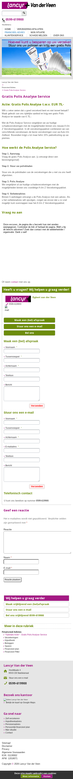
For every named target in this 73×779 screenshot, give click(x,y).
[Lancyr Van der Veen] (36, 4)
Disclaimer (7, 746)
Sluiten (47, 776)
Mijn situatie (10, 730)
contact (14, 282)
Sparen (8, 646)
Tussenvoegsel (13, 356)
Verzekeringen (11, 637)
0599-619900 (15, 19)
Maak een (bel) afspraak (29, 320)
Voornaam (11, 347)
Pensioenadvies (12, 724)
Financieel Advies (8, 87)
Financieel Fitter (12, 652)
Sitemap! (6, 743)
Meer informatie (31, 776)
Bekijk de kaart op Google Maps (20, 702)
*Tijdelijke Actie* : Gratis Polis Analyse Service (26, 635)
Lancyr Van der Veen (10, 82)
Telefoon (9, 375)
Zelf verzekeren (12, 718)
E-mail (8, 568)
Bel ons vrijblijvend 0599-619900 (25, 615)
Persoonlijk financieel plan (17, 727)
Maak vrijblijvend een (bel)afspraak (27, 604)
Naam (8, 557)
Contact (9, 733)
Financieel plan (12, 649)
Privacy (5, 749)
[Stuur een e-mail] (8, 308)
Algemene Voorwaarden (13, 752)
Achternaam (12, 366)
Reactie (8, 529)
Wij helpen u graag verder (25, 598)
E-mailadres (12, 446)
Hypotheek (10, 640)
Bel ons (29, 332)
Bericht (8, 385)
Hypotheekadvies (13, 721)
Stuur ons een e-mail (29, 326)
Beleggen (9, 643)
